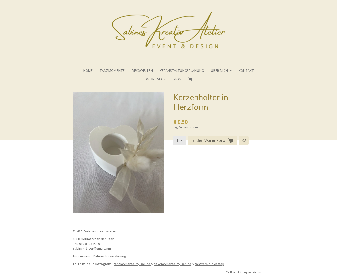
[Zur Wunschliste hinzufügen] (244, 140)
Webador (258, 272)
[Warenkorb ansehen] (190, 79)
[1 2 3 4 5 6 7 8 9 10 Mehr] (179, 140)
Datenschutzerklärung (109, 256)
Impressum (81, 256)
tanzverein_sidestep (209, 264)
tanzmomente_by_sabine (132, 264)
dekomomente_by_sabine (172, 264)
